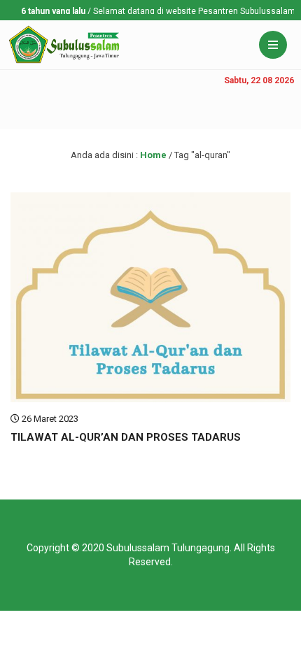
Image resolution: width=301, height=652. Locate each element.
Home (153, 155)
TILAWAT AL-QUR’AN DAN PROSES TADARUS (125, 437)
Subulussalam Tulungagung (168, 547)
